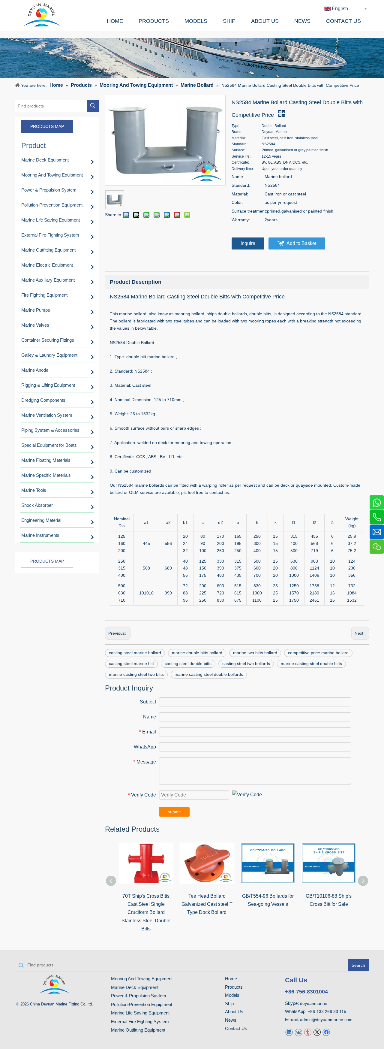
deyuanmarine (313, 1003)
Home (231, 978)
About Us (234, 1011)
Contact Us (236, 1028)
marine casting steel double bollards (209, 674)
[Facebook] (326, 1032)
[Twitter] (317, 1032)
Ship (229, 1003)
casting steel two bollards (246, 663)
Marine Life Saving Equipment (140, 1012)
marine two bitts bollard (255, 652)
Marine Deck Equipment (134, 987)
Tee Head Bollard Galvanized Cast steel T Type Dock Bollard (207, 904)
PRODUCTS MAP (47, 126)
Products (234, 987)
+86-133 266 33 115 (327, 1011)
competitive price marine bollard (318, 652)
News (230, 1020)
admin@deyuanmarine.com (326, 1019)
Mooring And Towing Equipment (141, 978)
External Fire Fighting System (140, 1021)
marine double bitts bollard (197, 652)
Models (232, 995)
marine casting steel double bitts (311, 663)
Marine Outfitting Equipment (138, 1029)
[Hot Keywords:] (93, 106)
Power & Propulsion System (138, 995)
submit (174, 811)
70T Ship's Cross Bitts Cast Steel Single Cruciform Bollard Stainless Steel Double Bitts (146, 912)
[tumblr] (307, 1032)
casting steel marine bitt (131, 663)
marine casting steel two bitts (136, 674)
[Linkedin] (289, 1032)
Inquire (248, 243)
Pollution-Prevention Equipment (141, 1004)
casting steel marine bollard (135, 652)
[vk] (298, 1032)
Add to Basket (301, 243)
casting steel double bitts (188, 663)
